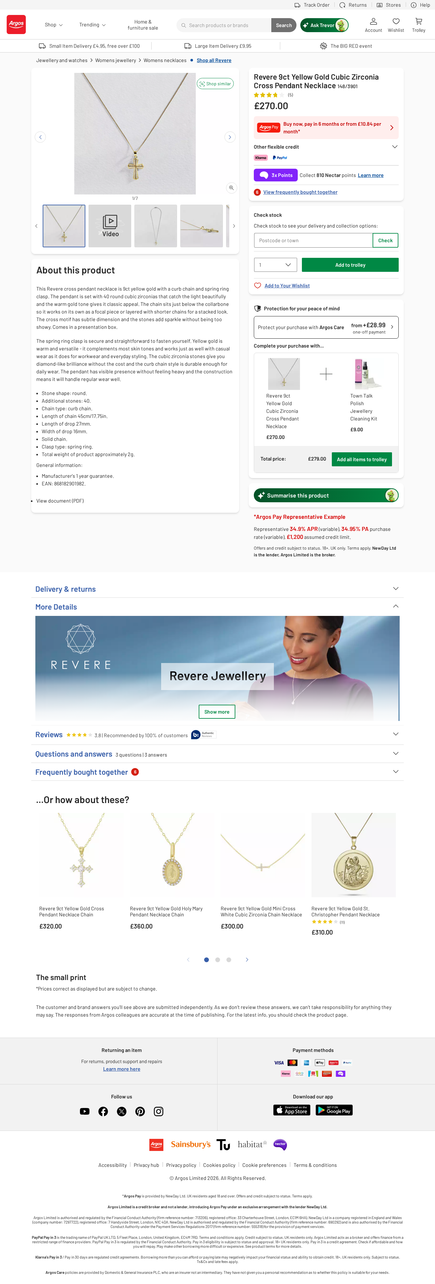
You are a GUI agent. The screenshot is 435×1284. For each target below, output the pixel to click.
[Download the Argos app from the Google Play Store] (334, 1114)
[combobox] (223, 25)
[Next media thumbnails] (234, 226)
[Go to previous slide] (40, 137)
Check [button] (385, 240)
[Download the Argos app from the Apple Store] (291, 1114)
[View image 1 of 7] (64, 226)
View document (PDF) (59, 500)
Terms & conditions (315, 1165)
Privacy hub (146, 1165)
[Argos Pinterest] (140, 1111)
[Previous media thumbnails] (36, 226)
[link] (326, 190)
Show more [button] (217, 712)
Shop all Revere (214, 60)
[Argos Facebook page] (103, 1111)
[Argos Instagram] (158, 1111)
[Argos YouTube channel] (84, 1111)
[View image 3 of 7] (156, 226)
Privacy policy (181, 1165)
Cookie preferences (264, 1165)
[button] (215, 83)
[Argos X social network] (121, 1111)
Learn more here (121, 1069)
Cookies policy (219, 1165)
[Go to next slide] (230, 137)
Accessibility (112, 1165)
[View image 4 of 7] (202, 226)
